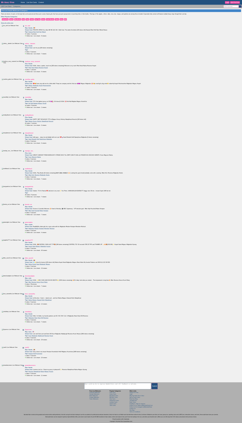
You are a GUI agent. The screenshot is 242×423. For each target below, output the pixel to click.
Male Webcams (93, 395)
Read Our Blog (134, 399)
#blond (44, 32)
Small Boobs (50, 19)
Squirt (11, 19)
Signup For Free (134, 392)
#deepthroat (45, 121)
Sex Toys (37, 19)
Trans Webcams (93, 399)
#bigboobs (36, 85)
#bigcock (34, 157)
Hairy (61, 19)
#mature (30, 353)
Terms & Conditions (135, 412)
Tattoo (57, 19)
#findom (36, 228)
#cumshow (39, 353)
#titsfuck (52, 228)
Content (41, 2)
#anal (33, 67)
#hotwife (34, 139)
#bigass (30, 85)
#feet (34, 32)
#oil (29, 103)
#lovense (41, 67)
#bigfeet (35, 103)
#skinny (39, 121)
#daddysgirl (41, 335)
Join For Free (234, 2)
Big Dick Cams (114, 397)
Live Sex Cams (32, 2)
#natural (30, 32)
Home (23, 2)
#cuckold (37, 210)
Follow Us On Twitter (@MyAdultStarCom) (141, 405)
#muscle (51, 121)
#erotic (48, 175)
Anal (23, 19)
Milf (65, 19)
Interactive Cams (114, 400)
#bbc (29, 210)
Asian (43, 19)
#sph (32, 210)
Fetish (32, 19)
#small (44, 103)
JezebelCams (133, 400)
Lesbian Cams (113, 402)
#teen (35, 318)
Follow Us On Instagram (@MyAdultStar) (141, 407)
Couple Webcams (94, 397)
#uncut (38, 282)
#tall (32, 103)
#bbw (29, 175)
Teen (27, 19)
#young (48, 246)
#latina (36, 67)
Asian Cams (113, 394)
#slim (43, 300)
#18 (42, 318)
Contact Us (133, 408)
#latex (41, 210)
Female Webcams (94, 394)
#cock (51, 335)
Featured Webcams (94, 392)
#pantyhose (43, 139)
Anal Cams (113, 392)
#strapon (45, 210)
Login (227, 2)
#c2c (33, 175)
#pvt (40, 32)
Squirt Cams (113, 403)
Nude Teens (133, 402)
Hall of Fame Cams (135, 397)
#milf (37, 32)
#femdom (46, 228)
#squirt (46, 67)
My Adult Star (7, 2)
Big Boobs (17, 19)
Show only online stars (7, 23)
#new (39, 318)
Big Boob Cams (114, 395)
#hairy (46, 282)
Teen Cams (113, 405)
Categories (16, 6)
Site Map (132, 410)
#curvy (35, 121)
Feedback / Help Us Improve (137, 403)
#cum (29, 157)
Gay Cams (112, 399)
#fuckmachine (47, 85)
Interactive (5, 19)
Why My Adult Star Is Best (137, 395)
